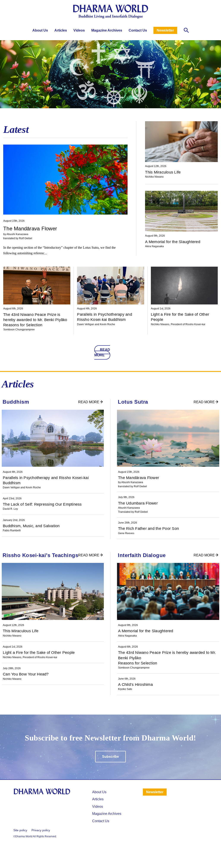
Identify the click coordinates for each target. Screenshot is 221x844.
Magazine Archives (106, 30)
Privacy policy (41, 830)
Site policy (20, 830)
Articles (60, 30)
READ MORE (102, 352)
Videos (79, 30)
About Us (40, 30)
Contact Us (138, 30)
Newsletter (165, 30)
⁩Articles (98, 799)
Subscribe (110, 756)
